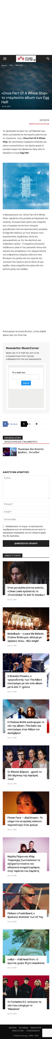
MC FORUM (23, 1028)
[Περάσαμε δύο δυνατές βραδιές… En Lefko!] (10, 452)
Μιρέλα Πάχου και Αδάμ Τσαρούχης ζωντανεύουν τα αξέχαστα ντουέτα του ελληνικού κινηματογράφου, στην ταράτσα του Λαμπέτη (23, 863)
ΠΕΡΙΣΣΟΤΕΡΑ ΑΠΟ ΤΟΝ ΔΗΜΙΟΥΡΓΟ (20, 442)
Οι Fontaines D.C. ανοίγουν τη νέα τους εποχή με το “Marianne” (24, 1005)
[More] (37, 424)
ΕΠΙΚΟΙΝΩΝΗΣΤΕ (33, 1031)
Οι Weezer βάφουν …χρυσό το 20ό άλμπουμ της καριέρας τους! (24, 775)
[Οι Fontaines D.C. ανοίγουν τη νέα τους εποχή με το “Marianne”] (26, 992)
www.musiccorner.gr (39, 123)
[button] (4, 58)
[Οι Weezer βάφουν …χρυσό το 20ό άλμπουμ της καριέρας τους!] (26, 762)
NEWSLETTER (36, 1028)
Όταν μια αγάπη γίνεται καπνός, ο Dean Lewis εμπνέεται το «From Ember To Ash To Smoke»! (26, 591)
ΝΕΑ (11, 65)
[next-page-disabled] (9, 462)
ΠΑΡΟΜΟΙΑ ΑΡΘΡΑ (12, 438)
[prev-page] (4, 462)
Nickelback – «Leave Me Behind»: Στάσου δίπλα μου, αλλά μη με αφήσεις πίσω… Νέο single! (25, 637)
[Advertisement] (26, 27)
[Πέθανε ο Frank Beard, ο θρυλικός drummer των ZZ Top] (26, 900)
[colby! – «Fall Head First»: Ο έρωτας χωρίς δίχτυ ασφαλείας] (26, 946)
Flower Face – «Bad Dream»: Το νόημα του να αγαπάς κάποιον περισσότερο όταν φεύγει (25, 821)
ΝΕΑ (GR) (19, 65)
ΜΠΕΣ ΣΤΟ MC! (18, 1031)
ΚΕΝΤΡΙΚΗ (13, 1028)
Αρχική (4, 65)
